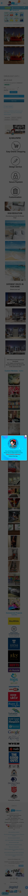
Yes (16, 456)
